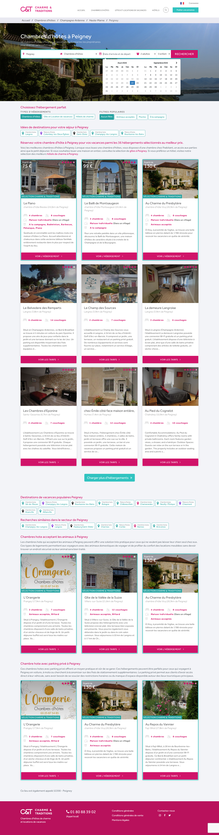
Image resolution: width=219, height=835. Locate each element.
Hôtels (155, 10)
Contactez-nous (166, 810)
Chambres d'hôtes (100, 10)
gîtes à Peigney (138, 150)
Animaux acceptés (125, 117)
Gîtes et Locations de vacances (130, 10)
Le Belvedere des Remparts (42, 308)
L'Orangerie (32, 597)
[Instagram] (160, 815)
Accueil (81, 10)
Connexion (193, 3)
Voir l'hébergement (47, 256)
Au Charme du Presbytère (163, 203)
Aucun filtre (107, 116)
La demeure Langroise (160, 308)
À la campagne (157, 117)
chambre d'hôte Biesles (36, 207)
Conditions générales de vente (127, 815)
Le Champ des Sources (100, 308)
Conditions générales (123, 810)
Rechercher (184, 54)
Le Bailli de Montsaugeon (101, 203)
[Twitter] (169, 815)
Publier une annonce (185, 10)
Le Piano (29, 203)
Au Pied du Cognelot (159, 410)
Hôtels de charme (85, 116)
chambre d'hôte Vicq (156, 207)
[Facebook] (165, 815)
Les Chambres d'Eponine (40, 410)
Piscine (142, 117)
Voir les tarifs (47, 359)
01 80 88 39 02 (82, 811)
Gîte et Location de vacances (58, 116)
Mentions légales (120, 820)
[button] (182, 3)
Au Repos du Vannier (159, 724)
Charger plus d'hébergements (108, 477)
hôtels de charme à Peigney (62, 153)
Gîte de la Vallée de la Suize (103, 597)
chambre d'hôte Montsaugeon (99, 207)
